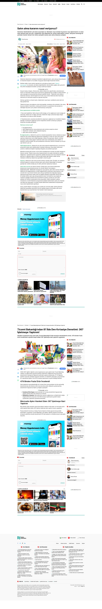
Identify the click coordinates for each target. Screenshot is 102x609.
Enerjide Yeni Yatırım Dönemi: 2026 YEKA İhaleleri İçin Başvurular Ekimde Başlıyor (59, 555)
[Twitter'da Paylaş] (18, 80)
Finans (50, 4)
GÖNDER (63, 273)
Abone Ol (63, 75)
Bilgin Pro (83, 586)
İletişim (83, 543)
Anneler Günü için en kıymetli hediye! (77, 572)
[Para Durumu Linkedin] (24, 543)
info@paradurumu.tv (60, 39)
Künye (57, 543)
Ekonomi (46, 4)
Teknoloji (63, 4)
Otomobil (55, 4)
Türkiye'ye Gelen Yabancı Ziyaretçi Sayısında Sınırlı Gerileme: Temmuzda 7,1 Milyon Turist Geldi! (25, 559)
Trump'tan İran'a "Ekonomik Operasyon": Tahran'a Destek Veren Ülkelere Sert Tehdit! (24, 572)
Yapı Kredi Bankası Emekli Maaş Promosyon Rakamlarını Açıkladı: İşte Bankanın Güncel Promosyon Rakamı (59, 563)
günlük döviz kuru (43, 581)
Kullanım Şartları (64, 543)
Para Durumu (20, 24)
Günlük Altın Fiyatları (35, 581)
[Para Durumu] (21, 4)
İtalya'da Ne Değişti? (72, 177)
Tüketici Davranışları (26, 209)
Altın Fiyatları (40, 4)
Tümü (83, 155)
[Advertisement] (11, 25)
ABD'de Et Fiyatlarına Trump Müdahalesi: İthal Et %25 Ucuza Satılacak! (23, 554)
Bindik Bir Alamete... (72, 170)
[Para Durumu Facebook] (17, 543)
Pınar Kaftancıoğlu (75, 166)
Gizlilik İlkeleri (71, 543)
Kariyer (67, 4)
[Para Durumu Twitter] (20, 543)
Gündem (78, 4)
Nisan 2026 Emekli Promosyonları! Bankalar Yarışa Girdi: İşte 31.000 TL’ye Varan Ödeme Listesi (59, 559)
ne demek (51, 581)
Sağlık (59, 4)
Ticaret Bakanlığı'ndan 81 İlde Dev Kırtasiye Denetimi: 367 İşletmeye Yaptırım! (24, 550)
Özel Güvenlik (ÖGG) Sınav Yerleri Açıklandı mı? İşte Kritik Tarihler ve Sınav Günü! (59, 574)
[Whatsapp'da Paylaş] (18, 87)
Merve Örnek (74, 174)
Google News (44, 75)
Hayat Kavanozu (71, 162)
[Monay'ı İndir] (41, 225)
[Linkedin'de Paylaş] (18, 83)
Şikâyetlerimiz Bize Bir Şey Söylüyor (59, 549)
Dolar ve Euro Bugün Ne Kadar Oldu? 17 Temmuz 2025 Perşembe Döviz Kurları (59, 567)
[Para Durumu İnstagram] (22, 543)
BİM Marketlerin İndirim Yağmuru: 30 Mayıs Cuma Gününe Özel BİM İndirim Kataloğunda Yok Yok (76, 550)
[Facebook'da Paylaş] (18, 76)
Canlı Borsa (73, 4)
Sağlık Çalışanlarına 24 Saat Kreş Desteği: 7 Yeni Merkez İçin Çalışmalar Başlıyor (24, 576)
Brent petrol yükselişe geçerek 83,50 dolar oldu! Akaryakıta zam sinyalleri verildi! (76, 566)
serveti (55, 581)
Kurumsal (78, 543)
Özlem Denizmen (75, 158)
